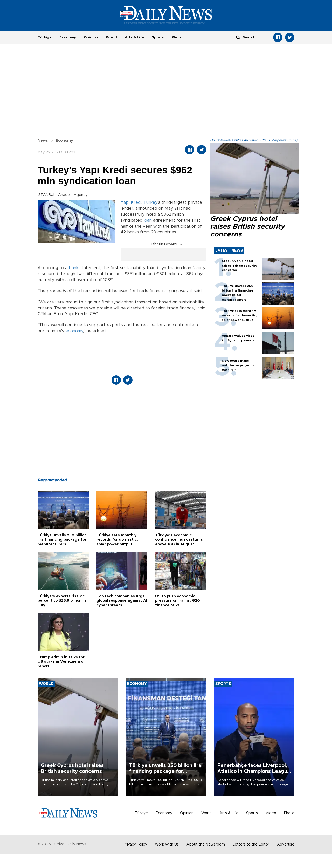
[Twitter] (289, 37)
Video (271, 813)
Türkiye (45, 37)
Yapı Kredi (131, 202)
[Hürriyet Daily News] (166, 15)
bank (73, 268)
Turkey (150, 202)
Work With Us (167, 844)
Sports (158, 37)
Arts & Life (134, 37)
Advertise (285, 844)
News (43, 141)
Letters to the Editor (251, 844)
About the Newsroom (205, 844)
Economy (67, 37)
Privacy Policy (135, 844)
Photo (176, 37)
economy (74, 331)
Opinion (91, 37)
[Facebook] (277, 37)
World (111, 37)
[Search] (238, 37)
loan (148, 220)
